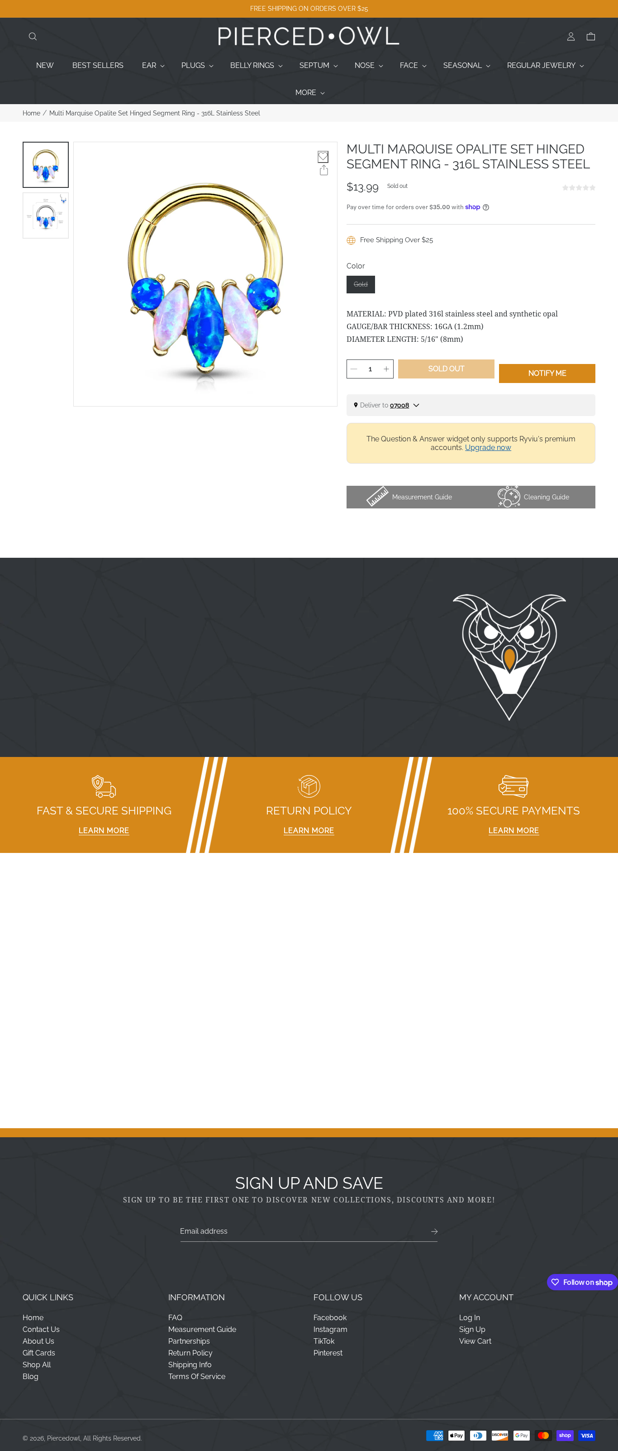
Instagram (330, 1329)
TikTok (324, 1341)
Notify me (547, 373)
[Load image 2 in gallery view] (45, 215)
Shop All (37, 1364)
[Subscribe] (434, 1231)
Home (31, 113)
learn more (104, 830)
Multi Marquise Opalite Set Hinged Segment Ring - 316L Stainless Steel (154, 113)
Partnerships (189, 1341)
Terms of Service (196, 1376)
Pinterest (328, 1353)
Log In (469, 1317)
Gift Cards (39, 1353)
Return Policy (190, 1353)
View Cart (475, 1341)
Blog (30, 1376)
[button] (33, 37)
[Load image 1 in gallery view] (45, 164)
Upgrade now (488, 447)
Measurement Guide (202, 1329)
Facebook (330, 1317)
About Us (38, 1341)
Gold (364, 287)
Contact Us (41, 1329)
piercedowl (63, 1438)
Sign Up (472, 1329)
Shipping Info (190, 1364)
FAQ (175, 1317)
